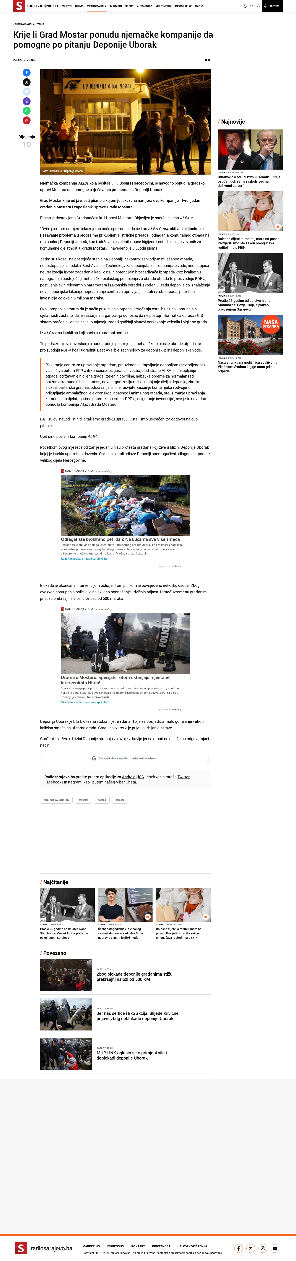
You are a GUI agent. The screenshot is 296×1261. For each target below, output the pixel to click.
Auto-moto (144, 6)
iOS (141, 776)
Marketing (91, 1246)
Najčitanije (55, 881)
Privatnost (161, 1246)
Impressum (115, 1246)
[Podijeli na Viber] (27, 101)
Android (128, 776)
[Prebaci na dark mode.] (246, 6)
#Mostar (83, 799)
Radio (199, 6)
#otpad (102, 799)
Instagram (73, 782)
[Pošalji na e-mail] (27, 92)
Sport (129, 6)
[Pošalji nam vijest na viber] (263, 1248)
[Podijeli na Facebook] (27, 73)
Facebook (52, 782)
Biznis (79, 6)
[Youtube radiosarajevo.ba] (275, 1248)
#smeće (119, 799)
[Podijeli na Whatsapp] (27, 111)
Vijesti (67, 6)
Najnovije (233, 121)
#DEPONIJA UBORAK (56, 799)
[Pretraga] (251, 6)
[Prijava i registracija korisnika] (258, 6)
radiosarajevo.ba (120, 1252)
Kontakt (138, 1246)
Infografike (183, 6)
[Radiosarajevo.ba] (43, 1248)
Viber (120, 782)
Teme (40, 24)
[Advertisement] (125, 838)
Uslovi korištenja (192, 1246)
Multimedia (164, 6)
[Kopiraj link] (27, 120)
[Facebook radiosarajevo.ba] (238, 1248)
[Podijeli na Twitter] (27, 82)
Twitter (183, 776)
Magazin (116, 6)
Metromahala (97, 6)
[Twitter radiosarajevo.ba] (250, 1248)
